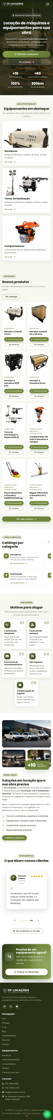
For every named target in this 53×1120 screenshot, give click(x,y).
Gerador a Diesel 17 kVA (13, 333)
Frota (4, 1027)
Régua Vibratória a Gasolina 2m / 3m (38, 495)
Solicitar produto (15, 339)
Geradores (6, 1055)
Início (4, 1019)
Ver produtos (25, 62)
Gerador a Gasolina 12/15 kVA (11, 383)
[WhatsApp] (10, 1006)
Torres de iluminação (11, 1060)
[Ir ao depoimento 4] (26, 920)
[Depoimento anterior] (15, 920)
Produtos (6, 1023)
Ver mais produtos (25, 519)
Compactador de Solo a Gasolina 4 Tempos (38, 439)
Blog (4, 1031)
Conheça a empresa (14, 838)
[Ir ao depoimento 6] (31, 920)
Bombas (5, 1068)
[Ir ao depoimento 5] (28, 920)
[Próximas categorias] (48, 542)
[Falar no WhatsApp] (47, 1114)
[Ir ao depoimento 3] (24, 920)
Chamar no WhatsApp (28, 972)
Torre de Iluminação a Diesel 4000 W (11, 435)
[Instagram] (4, 1006)
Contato (5, 1044)
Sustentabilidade (9, 1036)
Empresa (6, 1040)
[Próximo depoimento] (38, 920)
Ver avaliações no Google (28, 931)
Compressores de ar (11, 1072)
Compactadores (9, 1064)
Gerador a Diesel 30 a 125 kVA (38, 333)
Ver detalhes (14, 345)
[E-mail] (16, 1006)
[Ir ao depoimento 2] (22, 920)
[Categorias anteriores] (42, 542)
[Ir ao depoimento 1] (20, 920)
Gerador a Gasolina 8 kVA (37, 382)
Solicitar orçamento (28, 54)
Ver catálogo (11, 296)
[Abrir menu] (47, 4)
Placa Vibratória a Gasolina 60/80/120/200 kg (13, 495)
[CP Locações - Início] (13, 4)
